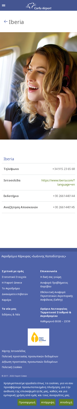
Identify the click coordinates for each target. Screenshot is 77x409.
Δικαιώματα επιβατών (15, 294)
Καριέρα (6, 299)
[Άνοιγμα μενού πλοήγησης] (3, 5)
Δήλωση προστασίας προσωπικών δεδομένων (30, 361)
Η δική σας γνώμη (50, 277)
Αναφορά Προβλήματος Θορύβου (54, 284)
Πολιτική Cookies (12, 367)
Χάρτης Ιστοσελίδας (14, 351)
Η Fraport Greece (12, 282)
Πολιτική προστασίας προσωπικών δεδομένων (30, 356)
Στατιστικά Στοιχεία (14, 277)
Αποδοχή (66, 402)
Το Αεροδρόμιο (11, 288)
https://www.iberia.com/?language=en (58, 182)
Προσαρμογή (27, 402)
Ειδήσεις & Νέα (11, 314)
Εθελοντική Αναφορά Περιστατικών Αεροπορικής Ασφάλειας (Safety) (56, 295)
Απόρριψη (47, 402)
